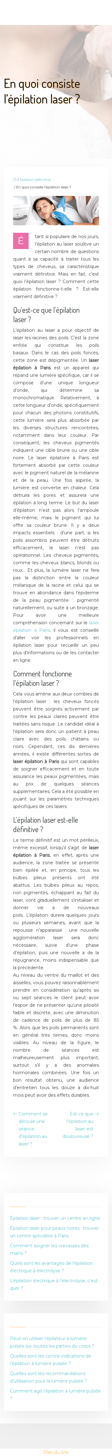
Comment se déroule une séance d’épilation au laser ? (33, 1129)
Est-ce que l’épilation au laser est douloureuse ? (78, 1125)
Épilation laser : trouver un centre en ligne (55, 1218)
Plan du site (56, 1452)
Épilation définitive (35, 179)
